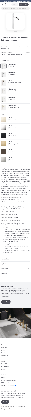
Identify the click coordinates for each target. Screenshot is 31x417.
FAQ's (3, 377)
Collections (4, 355)
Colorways (5, 60)
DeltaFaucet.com (5, 296)
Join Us (5, 402)
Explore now (26, 1)
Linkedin (18, 409)
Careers (3, 369)
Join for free (23, 4)
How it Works (5, 364)
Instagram (4, 409)
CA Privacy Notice (6, 383)
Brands (3, 350)
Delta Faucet (4, 35)
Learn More (6, 302)
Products (4, 347)
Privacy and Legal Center (8, 380)
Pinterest (11, 409)
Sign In (15, 4)
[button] (2, 4)
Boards (3, 353)
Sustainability (5, 366)
